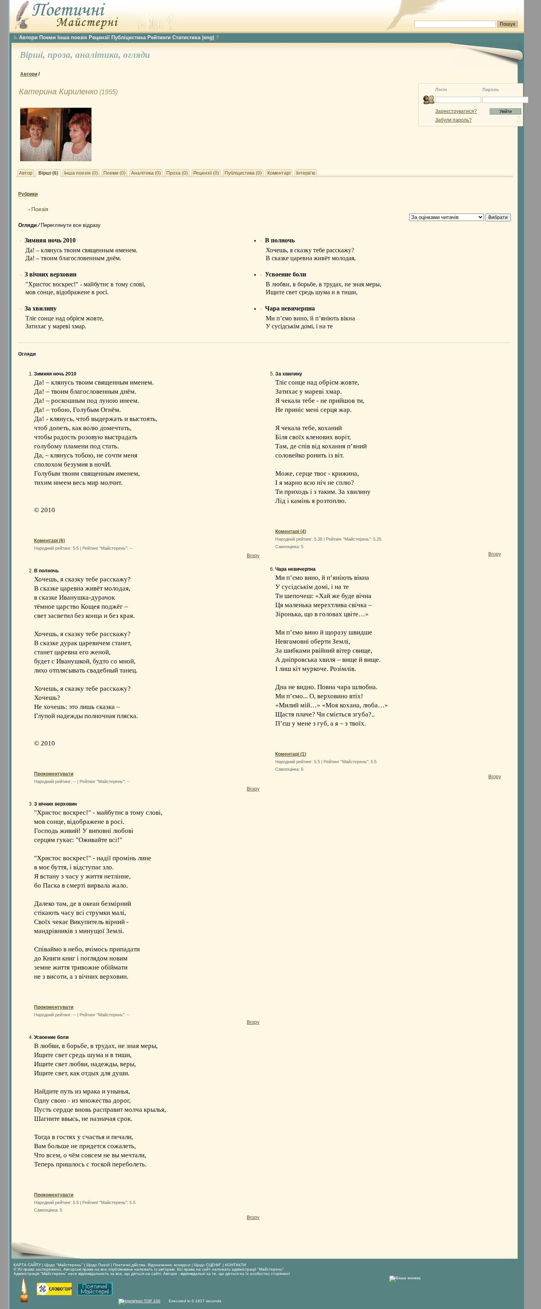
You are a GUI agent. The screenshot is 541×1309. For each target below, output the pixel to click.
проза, (61, 55)
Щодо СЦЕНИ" (207, 1265)
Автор (25, 173)
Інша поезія (72, 37)
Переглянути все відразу (71, 225)
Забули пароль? (453, 120)
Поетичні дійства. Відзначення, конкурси (151, 1265)
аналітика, (99, 55)
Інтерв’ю (305, 173)
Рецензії (99, 37)
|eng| (208, 37)
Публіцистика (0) (243, 173)
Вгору (253, 555)
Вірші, (34, 55)
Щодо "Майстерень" (64, 1265)
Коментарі (279, 173)
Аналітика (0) (146, 173)
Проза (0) (177, 173)
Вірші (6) (48, 173)
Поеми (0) (114, 173)
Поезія (39, 209)
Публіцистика (128, 37)
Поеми (47, 37)
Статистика (186, 37)
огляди (136, 55)
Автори (28, 37)
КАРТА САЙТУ (27, 1265)
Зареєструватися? (456, 111)
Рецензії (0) (206, 173)
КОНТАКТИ (235, 1265)
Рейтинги (159, 37)
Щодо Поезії (98, 1265)
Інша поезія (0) (81, 173)
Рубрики (28, 194)
